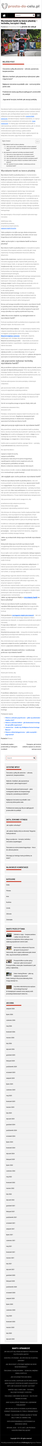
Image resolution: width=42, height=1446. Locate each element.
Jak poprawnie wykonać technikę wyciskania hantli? (18, 152)
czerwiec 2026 (10, 1020)
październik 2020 (11, 1287)
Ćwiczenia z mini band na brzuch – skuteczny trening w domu (21, 1397)
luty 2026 (9, 1043)
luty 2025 (9, 1113)
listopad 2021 (10, 1211)
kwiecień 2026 (10, 1032)
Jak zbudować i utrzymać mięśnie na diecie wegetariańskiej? (21, 1365)
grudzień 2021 (10, 1206)
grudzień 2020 (10, 1275)
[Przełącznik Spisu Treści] (36, 141)
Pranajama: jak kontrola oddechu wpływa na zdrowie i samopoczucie (31, 747)
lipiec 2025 (9, 1084)
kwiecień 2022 (10, 1182)
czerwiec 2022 (10, 1171)
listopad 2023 (10, 1159)
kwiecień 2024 (10, 1148)
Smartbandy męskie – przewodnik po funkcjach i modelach (9, 747)
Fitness (10, 738)
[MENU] (38, 15)
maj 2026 (9, 1026)
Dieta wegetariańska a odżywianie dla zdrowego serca (21, 1423)
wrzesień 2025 (10, 1072)
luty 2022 (9, 1194)
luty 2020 (9, 1333)
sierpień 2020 (10, 1298)
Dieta (7, 885)
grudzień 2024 (10, 1124)
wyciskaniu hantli (30, 597)
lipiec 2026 (9, 1014)
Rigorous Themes (35, 1442)
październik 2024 (11, 1130)
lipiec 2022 (9, 1165)
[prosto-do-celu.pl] (4, 15)
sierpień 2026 (10, 1008)
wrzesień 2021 (10, 1223)
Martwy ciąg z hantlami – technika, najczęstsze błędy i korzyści (21, 1391)
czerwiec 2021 (10, 1240)
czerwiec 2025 (10, 1090)
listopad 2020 (10, 1281)
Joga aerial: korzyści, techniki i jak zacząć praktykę (20, 99)
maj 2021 (9, 1246)
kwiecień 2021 (10, 1252)
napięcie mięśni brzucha (8, 228)
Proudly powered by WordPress (11, 1442)
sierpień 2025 (10, 1078)
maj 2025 (9, 1095)
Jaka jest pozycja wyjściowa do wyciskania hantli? (19, 154)
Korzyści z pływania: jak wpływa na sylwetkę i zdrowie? (21, 1359)
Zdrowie (8, 914)
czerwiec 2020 (10, 1310)
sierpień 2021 (10, 1229)
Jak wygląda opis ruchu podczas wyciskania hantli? (20, 156)
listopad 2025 (10, 1061)
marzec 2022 (10, 1188)
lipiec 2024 (9, 1142)
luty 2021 (9, 1263)
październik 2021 (11, 1217)
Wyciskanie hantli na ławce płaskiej (13, 144)
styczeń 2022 (10, 1200)
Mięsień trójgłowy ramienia (10, 336)
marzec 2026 (10, 1037)
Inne (7, 896)
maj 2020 (9, 1316)
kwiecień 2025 (10, 1101)
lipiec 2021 (9, 1234)
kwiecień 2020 (10, 1321)
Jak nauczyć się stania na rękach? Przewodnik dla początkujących (21, 1353)
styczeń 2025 (10, 1119)
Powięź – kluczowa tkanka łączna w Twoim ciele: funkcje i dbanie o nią (21, 1416)
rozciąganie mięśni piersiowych (23, 615)
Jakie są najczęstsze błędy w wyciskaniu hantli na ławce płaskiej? (21, 161)
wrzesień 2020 (10, 1292)
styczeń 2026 (10, 1049)
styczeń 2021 (10, 1269)
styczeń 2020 (10, 1339)
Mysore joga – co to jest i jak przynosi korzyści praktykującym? (21, 1429)
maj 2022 (9, 1177)
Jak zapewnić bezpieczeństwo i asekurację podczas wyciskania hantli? (20, 165)
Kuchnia (8, 902)
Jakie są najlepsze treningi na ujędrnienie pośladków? (21, 1403)
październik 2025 (11, 1066)
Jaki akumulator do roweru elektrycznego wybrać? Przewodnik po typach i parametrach (21, 1410)
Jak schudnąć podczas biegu (21, 1377)
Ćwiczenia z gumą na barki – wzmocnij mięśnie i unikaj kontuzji (21, 1372)
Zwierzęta (9, 919)
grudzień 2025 (10, 1055)
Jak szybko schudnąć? (13, 825)
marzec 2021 (10, 1258)
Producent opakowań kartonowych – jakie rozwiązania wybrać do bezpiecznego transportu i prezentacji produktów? (19, 791)
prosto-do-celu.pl (29, 27)
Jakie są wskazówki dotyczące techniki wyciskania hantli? (22, 158)
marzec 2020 (10, 1327)
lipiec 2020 (9, 1304)
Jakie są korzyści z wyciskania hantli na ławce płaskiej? (21, 146)
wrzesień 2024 (10, 1136)
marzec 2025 (10, 1107)
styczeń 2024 (10, 1153)
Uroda (8, 908)
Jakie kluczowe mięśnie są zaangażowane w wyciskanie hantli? (21, 149)
